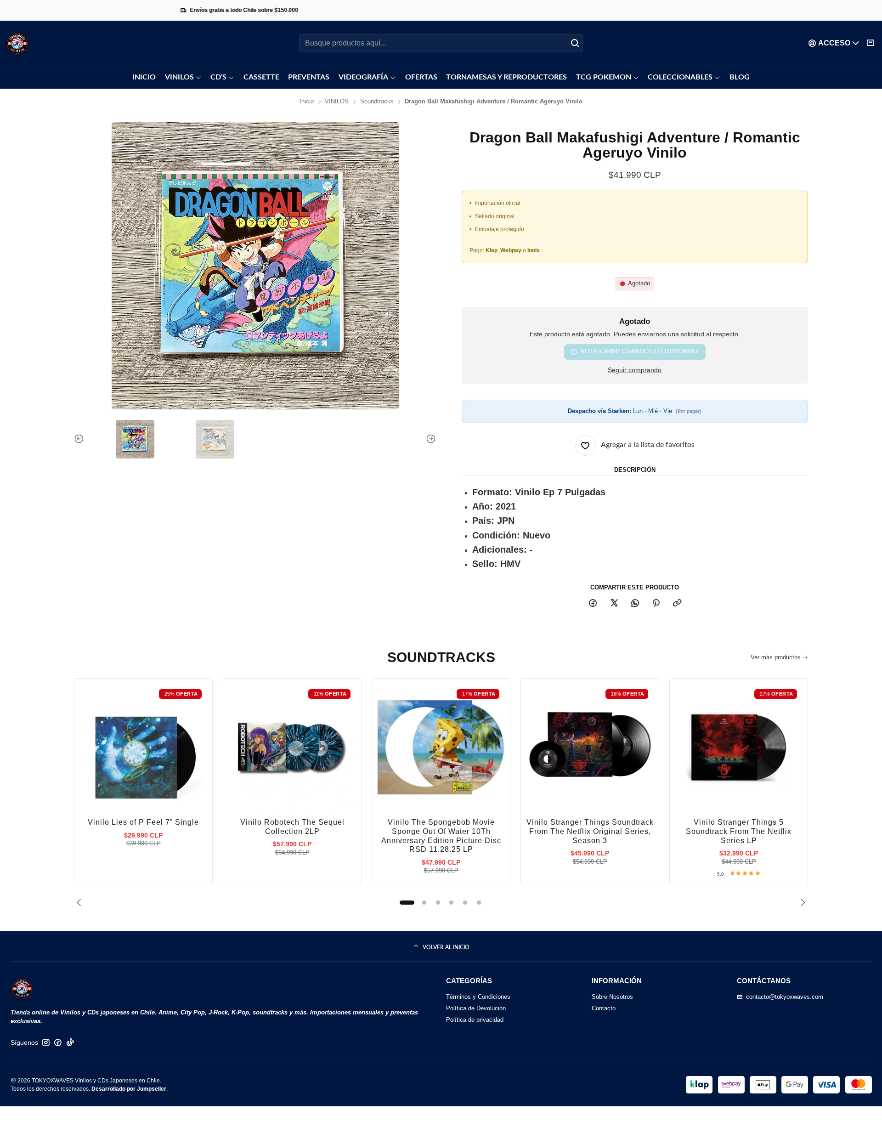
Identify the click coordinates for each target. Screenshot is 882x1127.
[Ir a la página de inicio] (17, 43)
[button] (407, 902)
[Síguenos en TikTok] (70, 1042)
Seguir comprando (635, 370)
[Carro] (871, 43)
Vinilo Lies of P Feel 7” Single (143, 822)
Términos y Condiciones (478, 996)
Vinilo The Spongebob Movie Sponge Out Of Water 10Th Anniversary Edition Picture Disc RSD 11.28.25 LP (441, 835)
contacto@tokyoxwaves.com (784, 996)
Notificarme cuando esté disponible (639, 351)
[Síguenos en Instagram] (46, 1042)
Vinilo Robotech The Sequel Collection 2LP (292, 826)
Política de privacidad (474, 1019)
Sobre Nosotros (612, 996)
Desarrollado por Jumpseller (128, 1089)
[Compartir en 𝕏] (614, 604)
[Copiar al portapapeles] (677, 604)
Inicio (307, 102)
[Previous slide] (81, 439)
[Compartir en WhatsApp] (635, 604)
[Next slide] (429, 439)
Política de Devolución (476, 1008)
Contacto (604, 1008)
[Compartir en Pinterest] (656, 604)
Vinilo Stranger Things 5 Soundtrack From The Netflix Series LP (739, 831)
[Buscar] (575, 43)
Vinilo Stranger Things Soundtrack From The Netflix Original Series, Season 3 (590, 831)
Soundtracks (377, 102)
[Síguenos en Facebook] (58, 1042)
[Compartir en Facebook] (593, 604)
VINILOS (337, 102)
